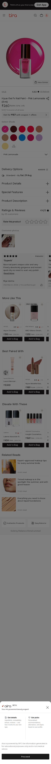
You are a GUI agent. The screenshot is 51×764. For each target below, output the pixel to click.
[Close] (47, 707)
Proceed (25, 756)
